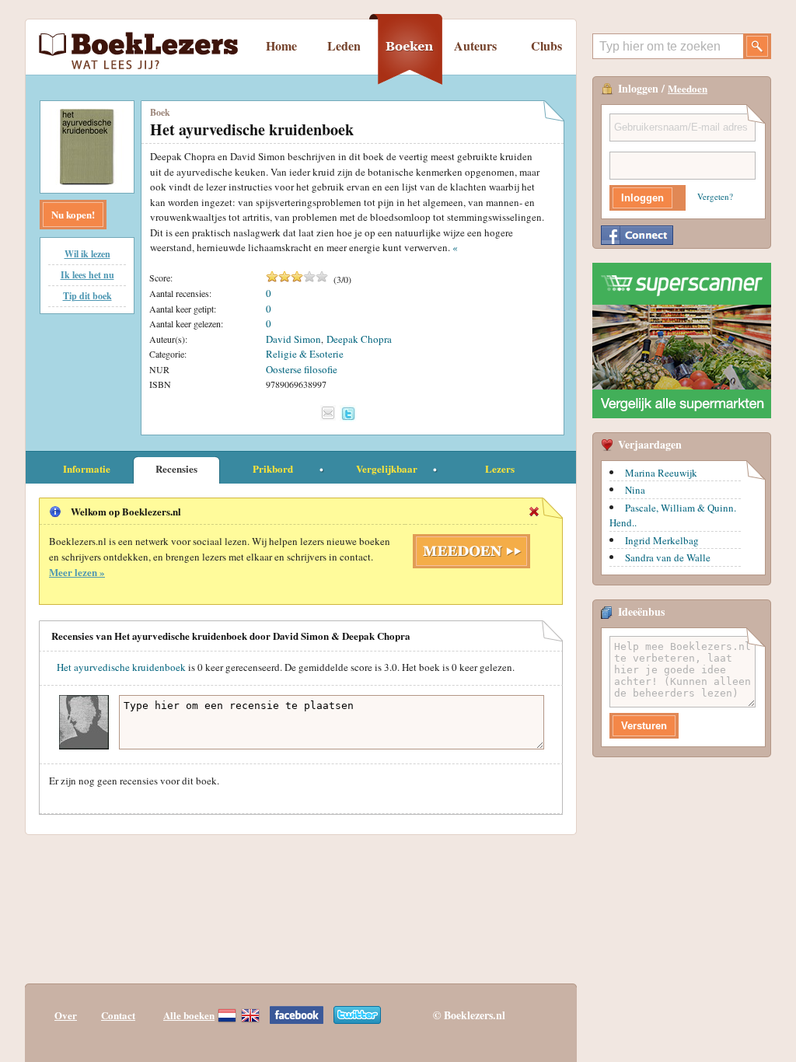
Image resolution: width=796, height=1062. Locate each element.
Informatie (86, 468)
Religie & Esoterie (305, 354)
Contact (118, 1015)
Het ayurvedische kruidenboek (121, 667)
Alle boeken (189, 1015)
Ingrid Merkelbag (662, 540)
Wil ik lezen (87, 253)
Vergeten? (715, 196)
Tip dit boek (87, 295)
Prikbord (273, 468)
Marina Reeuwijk (661, 473)
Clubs (546, 45)
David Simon (293, 339)
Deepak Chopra (359, 339)
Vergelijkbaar (386, 468)
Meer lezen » (77, 571)
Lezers (500, 468)
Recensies (176, 468)
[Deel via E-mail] (328, 413)
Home (281, 45)
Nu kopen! (73, 214)
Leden (344, 45)
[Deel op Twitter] (348, 413)
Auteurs (475, 45)
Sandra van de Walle (667, 557)
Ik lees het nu (87, 274)
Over (65, 1015)
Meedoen (687, 88)
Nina (635, 490)
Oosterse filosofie (301, 369)
